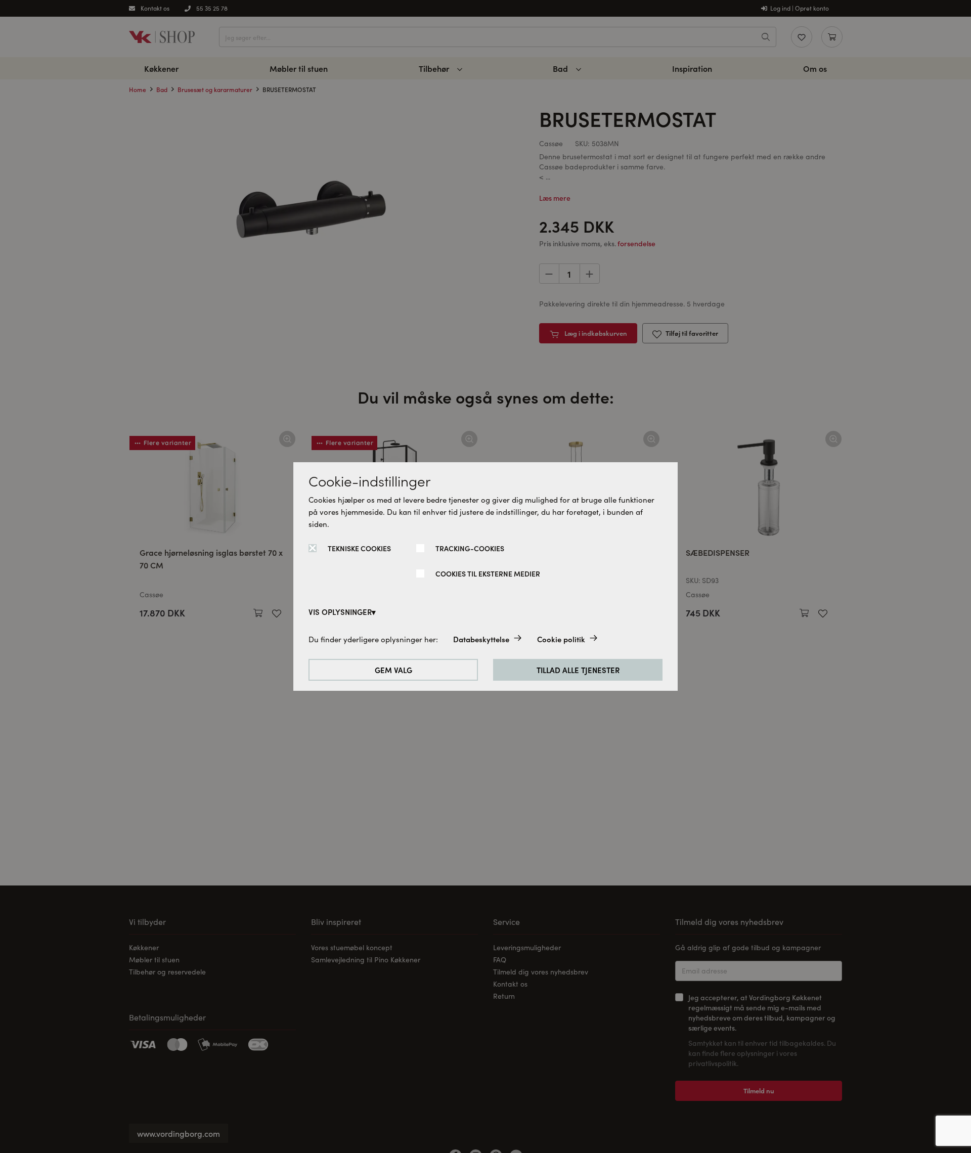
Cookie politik (561, 639)
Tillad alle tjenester (578, 669)
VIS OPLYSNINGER (340, 611)
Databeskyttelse (481, 639)
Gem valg (393, 669)
